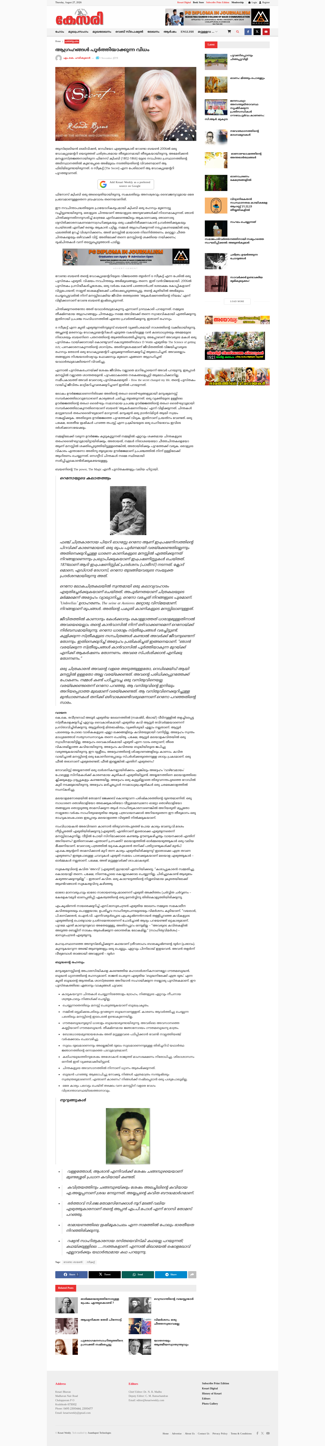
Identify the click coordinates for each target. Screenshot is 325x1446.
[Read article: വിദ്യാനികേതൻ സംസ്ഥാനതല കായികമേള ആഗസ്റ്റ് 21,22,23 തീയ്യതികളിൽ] (216, 206)
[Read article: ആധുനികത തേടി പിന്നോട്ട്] (66, 1326)
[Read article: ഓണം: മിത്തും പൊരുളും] (216, 85)
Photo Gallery (210, 1403)
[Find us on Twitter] (257, 32)
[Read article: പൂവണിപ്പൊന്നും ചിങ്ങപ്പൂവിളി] (216, 62)
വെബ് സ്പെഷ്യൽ (129, 32)
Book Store (198, 2)
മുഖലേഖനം (102, 32)
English (187, 32)
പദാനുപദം (72, 41)
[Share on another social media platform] (192, 1274)
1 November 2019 (108, 58)
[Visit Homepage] (79, 17)
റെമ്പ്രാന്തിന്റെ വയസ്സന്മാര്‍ (174, 1299)
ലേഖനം (153, 32)
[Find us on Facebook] (248, 32)
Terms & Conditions (241, 1433)
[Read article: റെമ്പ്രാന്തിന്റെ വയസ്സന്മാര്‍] (140, 1305)
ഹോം (59, 32)
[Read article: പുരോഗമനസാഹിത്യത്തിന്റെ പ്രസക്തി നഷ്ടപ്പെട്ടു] (66, 1347)
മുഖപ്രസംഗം (78, 32)
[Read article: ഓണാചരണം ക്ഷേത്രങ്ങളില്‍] (216, 183)
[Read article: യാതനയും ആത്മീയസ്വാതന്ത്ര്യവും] (140, 1347)
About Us (190, 1433)
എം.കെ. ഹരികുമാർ (76, 58)
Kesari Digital (184, 2)
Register (266, 2)
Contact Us (203, 1433)
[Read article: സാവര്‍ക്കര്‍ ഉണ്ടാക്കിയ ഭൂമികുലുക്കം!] (216, 284)
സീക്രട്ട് (91, 1262)
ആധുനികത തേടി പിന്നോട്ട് (101, 1320)
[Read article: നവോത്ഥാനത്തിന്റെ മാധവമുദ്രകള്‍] (216, 137)
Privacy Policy (220, 1433)
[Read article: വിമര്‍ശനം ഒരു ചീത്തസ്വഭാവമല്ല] (140, 1326)
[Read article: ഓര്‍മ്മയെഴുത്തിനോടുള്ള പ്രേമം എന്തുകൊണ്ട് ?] (66, 1305)
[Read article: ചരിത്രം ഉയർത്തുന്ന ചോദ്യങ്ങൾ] (216, 261)
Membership (238, 2)
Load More (237, 301)
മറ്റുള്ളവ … (206, 32)
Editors (206, 1398)
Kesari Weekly (64, 1433)
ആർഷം (170, 32)
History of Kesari (212, 1393)
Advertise (177, 1433)
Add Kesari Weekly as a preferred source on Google (130, 184)
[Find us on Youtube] (266, 32)
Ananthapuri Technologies (99, 1433)
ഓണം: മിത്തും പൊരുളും (247, 78)
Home (58, 41)
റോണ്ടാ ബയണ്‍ (73, 1262)
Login (254, 2)
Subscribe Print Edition (217, 2)
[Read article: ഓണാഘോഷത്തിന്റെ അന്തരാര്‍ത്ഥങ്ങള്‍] (216, 160)
